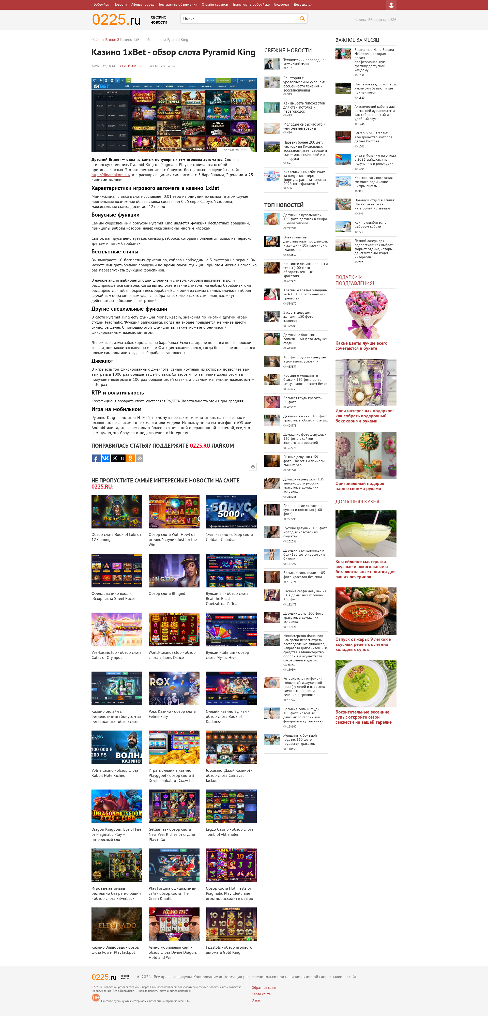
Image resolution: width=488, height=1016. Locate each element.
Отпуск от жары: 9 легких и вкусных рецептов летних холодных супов (363, 645)
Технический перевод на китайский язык (303, 62)
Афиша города (143, 5)
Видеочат (281, 5)
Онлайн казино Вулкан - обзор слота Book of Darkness (227, 716)
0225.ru (97, 987)
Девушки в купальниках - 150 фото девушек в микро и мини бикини (305, 219)
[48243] (366, 382)
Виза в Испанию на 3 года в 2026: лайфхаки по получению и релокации (375, 160)
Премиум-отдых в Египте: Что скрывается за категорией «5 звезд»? (375, 204)
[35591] (366, 315)
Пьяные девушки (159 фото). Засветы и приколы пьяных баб (304, 461)
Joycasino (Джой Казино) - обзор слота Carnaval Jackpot (229, 775)
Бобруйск (101, 5)
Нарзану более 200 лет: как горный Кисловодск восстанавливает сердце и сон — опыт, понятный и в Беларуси (305, 150)
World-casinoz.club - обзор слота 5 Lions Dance (172, 655)
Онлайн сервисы (215, 5)
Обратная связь (264, 988)
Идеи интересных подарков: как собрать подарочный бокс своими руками (365, 416)
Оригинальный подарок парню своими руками (360, 486)
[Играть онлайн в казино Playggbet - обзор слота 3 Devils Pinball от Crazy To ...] (174, 747)
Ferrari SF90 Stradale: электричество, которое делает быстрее (373, 137)
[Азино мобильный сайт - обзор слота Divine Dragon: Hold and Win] (174, 924)
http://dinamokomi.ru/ (111, 175)
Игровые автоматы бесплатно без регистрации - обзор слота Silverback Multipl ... (116, 896)
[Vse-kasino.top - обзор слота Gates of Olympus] (117, 629)
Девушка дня (304, 5)
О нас (256, 1000)
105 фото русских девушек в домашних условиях (305, 359)
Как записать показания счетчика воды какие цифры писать (374, 182)
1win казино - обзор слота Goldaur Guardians (229, 537)
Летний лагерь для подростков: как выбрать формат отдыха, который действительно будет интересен (374, 249)
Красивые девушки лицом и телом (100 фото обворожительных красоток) (305, 270)
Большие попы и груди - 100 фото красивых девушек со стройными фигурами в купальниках (303, 715)
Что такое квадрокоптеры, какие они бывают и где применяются (375, 88)
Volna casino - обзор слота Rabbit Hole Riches (115, 773)
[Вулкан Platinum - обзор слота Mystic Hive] (231, 629)
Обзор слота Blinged (167, 593)
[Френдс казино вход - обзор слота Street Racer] (117, 570)
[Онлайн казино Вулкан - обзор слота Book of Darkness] (231, 688)
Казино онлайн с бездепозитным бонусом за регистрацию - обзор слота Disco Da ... (116, 719)
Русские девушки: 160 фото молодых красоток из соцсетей (305, 532)
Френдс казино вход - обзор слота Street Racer (113, 596)
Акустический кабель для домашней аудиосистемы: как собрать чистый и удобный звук (375, 113)
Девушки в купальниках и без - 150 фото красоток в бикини (304, 555)
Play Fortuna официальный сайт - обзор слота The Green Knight (172, 893)
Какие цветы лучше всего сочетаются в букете (362, 346)
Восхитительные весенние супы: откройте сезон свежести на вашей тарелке (364, 717)
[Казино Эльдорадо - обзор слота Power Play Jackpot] (117, 924)
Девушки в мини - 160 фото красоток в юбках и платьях (305, 418)
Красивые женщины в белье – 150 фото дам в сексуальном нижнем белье (305, 380)
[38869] (366, 533)
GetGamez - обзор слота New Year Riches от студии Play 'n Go (172, 834)
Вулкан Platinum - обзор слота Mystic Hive (227, 655)
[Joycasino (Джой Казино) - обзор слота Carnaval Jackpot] (231, 747)
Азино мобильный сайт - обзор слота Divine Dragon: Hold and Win (173, 952)
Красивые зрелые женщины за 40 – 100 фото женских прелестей (305, 294)
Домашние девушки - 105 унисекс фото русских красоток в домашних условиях (303, 485)
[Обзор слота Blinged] (174, 570)
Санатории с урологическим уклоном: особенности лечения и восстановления (304, 84)
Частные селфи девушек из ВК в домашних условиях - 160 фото (304, 595)
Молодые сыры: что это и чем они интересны (304, 126)
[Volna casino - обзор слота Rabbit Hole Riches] (117, 747)
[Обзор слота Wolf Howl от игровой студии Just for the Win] (174, 511)
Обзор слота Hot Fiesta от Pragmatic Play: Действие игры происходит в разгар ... (229, 896)
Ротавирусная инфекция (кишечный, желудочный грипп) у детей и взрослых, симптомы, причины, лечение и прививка (304, 687)
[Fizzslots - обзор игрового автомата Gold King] (231, 924)
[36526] (366, 683)
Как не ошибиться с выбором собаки (370, 225)
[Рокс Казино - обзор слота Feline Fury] (174, 688)
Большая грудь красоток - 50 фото (303, 400)
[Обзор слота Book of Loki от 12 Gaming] (117, 511)
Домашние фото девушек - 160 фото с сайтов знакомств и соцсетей (304, 439)
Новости (120, 5)
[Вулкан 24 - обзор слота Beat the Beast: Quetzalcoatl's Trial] (231, 570)
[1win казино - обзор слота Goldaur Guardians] (231, 511)
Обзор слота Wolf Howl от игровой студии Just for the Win (173, 540)
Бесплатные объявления (178, 5)
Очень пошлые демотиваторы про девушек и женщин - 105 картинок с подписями (305, 243)
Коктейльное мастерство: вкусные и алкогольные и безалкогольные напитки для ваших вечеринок (365, 569)
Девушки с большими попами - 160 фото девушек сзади (305, 339)
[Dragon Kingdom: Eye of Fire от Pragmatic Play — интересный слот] (117, 806)
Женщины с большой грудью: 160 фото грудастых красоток (300, 740)
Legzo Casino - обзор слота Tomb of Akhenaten (229, 832)
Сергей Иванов (131, 67)
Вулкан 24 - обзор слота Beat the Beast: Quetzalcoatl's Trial (227, 598)
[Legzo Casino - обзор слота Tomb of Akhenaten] (231, 806)
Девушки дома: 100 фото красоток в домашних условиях (303, 618)
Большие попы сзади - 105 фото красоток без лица (304, 575)
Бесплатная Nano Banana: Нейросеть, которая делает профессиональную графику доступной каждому (375, 60)
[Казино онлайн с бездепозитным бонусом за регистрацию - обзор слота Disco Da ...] (117, 688)
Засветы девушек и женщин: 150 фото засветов (298, 317)
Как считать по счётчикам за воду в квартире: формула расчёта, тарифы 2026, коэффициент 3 (304, 178)
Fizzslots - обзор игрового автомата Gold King (229, 950)
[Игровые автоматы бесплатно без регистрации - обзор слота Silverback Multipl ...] (117, 865)
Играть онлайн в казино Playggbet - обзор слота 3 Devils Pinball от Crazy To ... (172, 775)
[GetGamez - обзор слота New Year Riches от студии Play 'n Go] (174, 806)
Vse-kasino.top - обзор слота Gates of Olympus (117, 655)
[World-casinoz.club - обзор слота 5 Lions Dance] (174, 629)
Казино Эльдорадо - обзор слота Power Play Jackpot (115, 950)
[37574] (366, 611)
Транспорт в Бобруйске (251, 5)
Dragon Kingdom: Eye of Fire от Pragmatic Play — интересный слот (116, 834)
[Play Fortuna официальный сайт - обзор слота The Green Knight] (174, 865)
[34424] (366, 455)
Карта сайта (261, 994)
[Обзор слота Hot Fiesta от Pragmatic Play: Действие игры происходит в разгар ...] (231, 865)
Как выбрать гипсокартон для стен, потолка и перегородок (304, 107)
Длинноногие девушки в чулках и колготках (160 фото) (302, 510)
